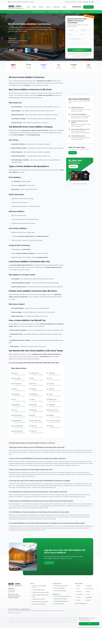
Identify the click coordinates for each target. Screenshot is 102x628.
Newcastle (37, 405)
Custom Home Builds (60, 588)
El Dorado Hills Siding (33, 619)
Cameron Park (37, 373)
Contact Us (18, 612)
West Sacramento (19, 431)
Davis (37, 379)
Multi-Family (73, 1)
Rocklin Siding (58, 620)
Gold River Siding (61, 619)
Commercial (80, 1)
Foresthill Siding (56, 619)
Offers (64, 7)
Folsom (19, 389)
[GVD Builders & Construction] (17, 585)
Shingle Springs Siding (70, 620)
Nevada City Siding (16, 620)
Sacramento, (28, 617)
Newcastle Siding (21, 620)
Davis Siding (24, 619)
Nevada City (19, 405)
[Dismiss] (99, 617)
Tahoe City (37, 426)
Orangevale (55, 405)
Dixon (55, 379)
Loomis (37, 400)
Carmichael (55, 373)
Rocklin (37, 416)
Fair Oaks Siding (45, 619)
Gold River (55, 389)
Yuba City (37, 431)
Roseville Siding (63, 620)
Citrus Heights (19, 379)
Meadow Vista (55, 400)
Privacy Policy (11, 612)
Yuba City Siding (37, 621)
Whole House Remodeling (61, 598)
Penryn (19, 410)
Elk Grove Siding (40, 619)
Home (28, 7)
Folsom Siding (51, 619)
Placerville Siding (38, 620)
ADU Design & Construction (61, 585)
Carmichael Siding (11, 619)
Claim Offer (73, 166)
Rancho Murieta (19, 416)
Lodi (19, 400)
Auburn (19, 373)
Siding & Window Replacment (61, 601)
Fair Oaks (55, 384)
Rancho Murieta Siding (52, 620)
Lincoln (55, 394)
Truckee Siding (23, 621)
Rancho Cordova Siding (45, 620)
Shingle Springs (19, 421)
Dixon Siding (28, 619)
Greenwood (37, 394)
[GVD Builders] (15, 7)
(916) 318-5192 (76, 7)
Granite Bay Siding (68, 619)
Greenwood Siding (74, 619)
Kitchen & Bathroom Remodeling (62, 596)
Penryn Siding (33, 620)
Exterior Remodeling (59, 603)
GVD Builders (15, 609)
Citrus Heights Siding (18, 619)
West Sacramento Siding (29, 621)
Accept (89, 623)
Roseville (55, 416)
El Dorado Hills (19, 384)
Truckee (55, 426)
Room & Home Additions (60, 590)
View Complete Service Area (81, 603)
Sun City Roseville (19, 426)
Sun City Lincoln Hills (55, 421)
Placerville (37, 410)
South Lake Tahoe (37, 421)
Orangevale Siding (27, 620)
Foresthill (37, 389)
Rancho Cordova (55, 410)
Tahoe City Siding (18, 621)
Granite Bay (19, 394)
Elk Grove (37, 384)
